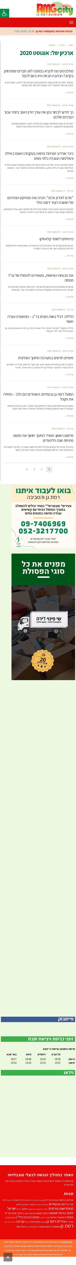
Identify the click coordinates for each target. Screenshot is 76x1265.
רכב (5, 1222)
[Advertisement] (38, 848)
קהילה (27, 1222)
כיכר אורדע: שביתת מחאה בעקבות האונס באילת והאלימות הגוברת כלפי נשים (39, 156)
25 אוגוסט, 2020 (53, 105)
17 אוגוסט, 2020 (53, 387)
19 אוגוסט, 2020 (53, 232)
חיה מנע (40, 1209)
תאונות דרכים (53, 1226)
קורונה (20, 1221)
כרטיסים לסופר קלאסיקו (56, 238)
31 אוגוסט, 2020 (53, 64)
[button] (4, 13)
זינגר (45, 1209)
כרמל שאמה (57, 1213)
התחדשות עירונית (60, 1208)
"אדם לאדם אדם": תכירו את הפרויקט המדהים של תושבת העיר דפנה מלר (40, 200)
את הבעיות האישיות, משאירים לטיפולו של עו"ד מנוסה (40, 278)
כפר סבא (23, 1254)
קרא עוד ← (68, 92)
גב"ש (60, 1250)
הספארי (32, 1204)
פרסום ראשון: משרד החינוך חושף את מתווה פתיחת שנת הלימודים (43, 438)
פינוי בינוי (35, 1222)
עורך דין (69, 1221)
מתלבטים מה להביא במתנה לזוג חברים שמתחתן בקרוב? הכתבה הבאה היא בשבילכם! (38, 73)
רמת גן (66, 1225)
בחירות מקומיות (18, 1200)
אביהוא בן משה (66, 1200)
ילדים (19, 1209)
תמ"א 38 (21, 1226)
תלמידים (29, 1227)
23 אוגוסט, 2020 (58, 191)
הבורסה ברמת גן (42, 1204)
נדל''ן (19, 1217)
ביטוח (9, 1200)
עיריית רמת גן (55, 1221)
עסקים (43, 1222)
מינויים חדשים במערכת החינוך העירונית (45, 357)
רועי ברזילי (12, 1222)
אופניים (55, 1200)
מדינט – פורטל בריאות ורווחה (48, 1246)
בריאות (65, 1204)
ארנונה (41, 1200)
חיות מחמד (32, 1209)
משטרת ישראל (57, 1217)
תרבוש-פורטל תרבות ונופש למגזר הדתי (44, 1242)
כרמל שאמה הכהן (39, 1213)
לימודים (26, 1213)
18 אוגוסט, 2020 (53, 351)
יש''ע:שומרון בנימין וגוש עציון (45, 1250)
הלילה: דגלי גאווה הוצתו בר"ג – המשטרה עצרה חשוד (40, 319)
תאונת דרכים (39, 1226)
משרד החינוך (45, 1217)
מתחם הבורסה (31, 1217)
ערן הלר (70, 191)
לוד (7, 1250)
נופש (13, 1217)
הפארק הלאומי (22, 1204)
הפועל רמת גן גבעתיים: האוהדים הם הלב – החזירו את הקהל (38, 397)
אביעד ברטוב (67, 64)
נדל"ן (15, 1254)
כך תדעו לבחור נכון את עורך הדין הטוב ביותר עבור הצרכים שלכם (39, 114)
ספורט (8, 1217)
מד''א (8, 1213)
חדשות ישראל (33, 1254)
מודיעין (64, 1246)
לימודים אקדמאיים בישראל (51, 1254)
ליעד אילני (16, 1213)
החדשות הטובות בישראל (24, 1246)
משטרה (69, 1217)
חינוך (24, 1209)
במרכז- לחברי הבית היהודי (21, 1250)
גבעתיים (54, 1204)
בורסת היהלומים (32, 1200)
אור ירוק (48, 1200)
